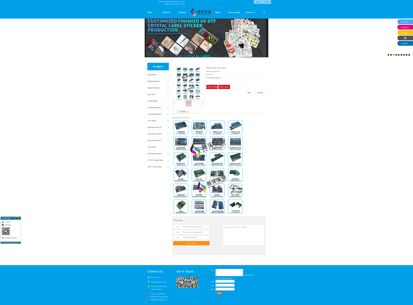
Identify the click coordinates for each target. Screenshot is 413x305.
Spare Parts (151, 94)
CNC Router (152, 121)
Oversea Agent (234, 12)
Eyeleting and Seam (154, 127)
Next (249, 92)
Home (150, 12)
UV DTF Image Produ (155, 160)
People (177, 226)
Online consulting (212, 87)
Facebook (404, 22)
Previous (260, 92)
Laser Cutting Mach (154, 114)
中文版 (267, 2)
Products (182, 12)
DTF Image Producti (155, 153)
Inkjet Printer (152, 75)
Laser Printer (152, 147)
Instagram (405, 27)
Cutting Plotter (152, 101)
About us (166, 12)
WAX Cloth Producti (155, 167)
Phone (177, 232)
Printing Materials (154, 81)
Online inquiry (224, 87)
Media (217, 12)
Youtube (404, 32)
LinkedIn (404, 43)
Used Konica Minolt (154, 134)
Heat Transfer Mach (154, 140)
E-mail (177, 237)
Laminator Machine (154, 107)
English (258, 2)
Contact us (250, 12)
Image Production (154, 88)
